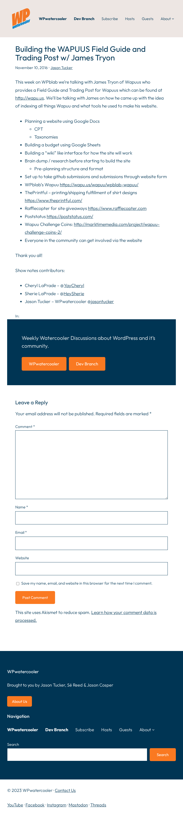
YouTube (15, 805)
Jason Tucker (62, 67)
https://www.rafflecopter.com (117, 208)
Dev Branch (87, 364)
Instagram (56, 805)
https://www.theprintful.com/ (53, 200)
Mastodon (78, 805)
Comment (25, 426)
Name (21, 507)
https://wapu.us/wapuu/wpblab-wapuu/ (99, 184)
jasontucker (102, 301)
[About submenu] (173, 18)
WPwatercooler (44, 364)
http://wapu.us (29, 98)
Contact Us (65, 790)
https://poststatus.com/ (70, 216)
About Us (19, 701)
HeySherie (74, 293)
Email (21, 532)
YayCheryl (74, 285)
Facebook (35, 805)
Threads (98, 805)
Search (13, 744)
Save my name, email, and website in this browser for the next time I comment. (86, 583)
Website (22, 557)
